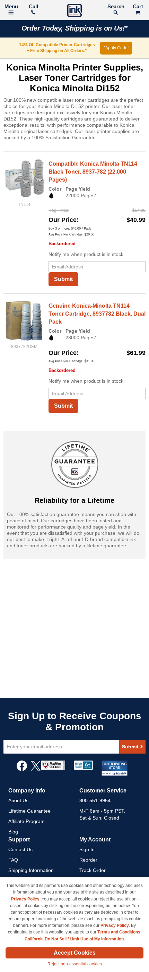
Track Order (92, 870)
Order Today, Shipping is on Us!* (74, 28)
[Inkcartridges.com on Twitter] (35, 769)
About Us (18, 800)
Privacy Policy (25, 899)
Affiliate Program (26, 821)
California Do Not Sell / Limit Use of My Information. (75, 939)
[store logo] (74, 11)
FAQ (13, 860)
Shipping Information (31, 870)
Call (33, 6)
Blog (13, 831)
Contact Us (20, 849)
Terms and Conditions (118, 932)
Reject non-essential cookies (74, 964)
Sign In (87, 849)
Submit (63, 279)
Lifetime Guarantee (29, 811)
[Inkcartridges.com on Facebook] (22, 769)
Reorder (88, 860)
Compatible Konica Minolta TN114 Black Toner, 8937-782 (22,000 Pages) (93, 172)
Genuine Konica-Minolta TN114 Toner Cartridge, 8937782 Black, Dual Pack (97, 314)
